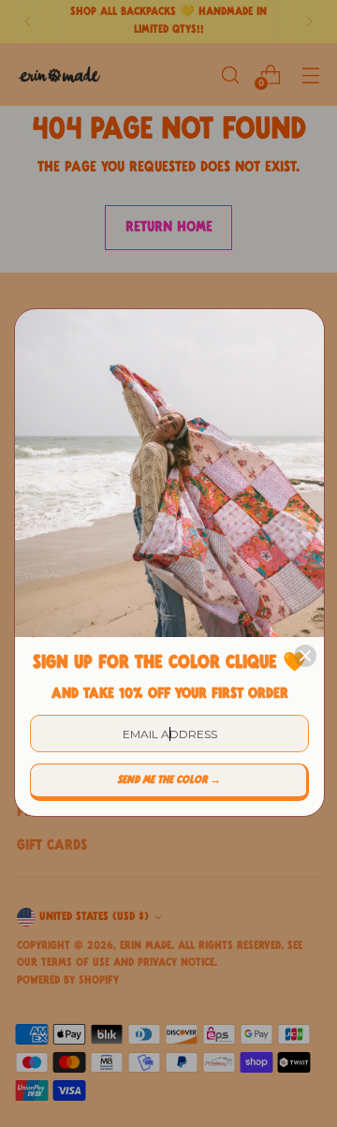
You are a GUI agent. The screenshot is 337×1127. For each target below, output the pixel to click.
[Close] (305, 656)
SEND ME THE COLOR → (169, 780)
